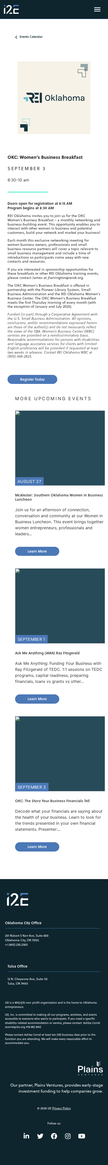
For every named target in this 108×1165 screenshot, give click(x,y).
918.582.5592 (33, 1027)
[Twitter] (40, 1136)
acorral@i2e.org (15, 1027)
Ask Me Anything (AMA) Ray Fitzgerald (47, 653)
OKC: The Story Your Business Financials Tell (52, 800)
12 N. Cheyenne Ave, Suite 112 (27, 979)
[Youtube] (81, 1136)
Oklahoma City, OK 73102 (22, 940)
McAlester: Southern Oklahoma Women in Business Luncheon (59, 497)
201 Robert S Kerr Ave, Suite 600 (26, 935)
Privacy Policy (61, 1108)
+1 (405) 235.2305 (16, 944)
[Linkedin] (26, 1136)
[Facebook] (54, 1136)
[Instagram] (68, 1136)
